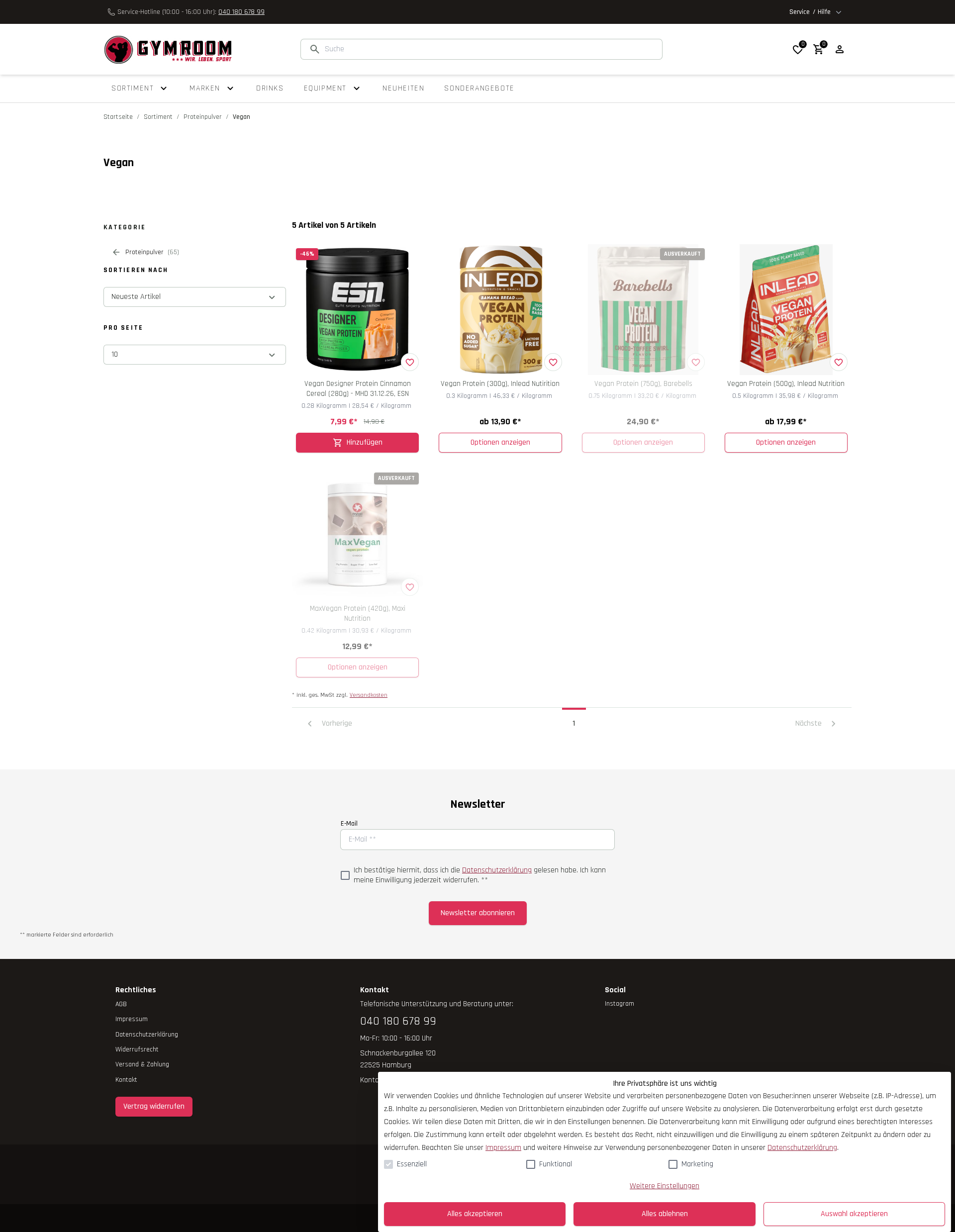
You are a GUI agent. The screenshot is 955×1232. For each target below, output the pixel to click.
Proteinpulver (203, 116)
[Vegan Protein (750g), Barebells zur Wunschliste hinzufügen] (696, 362)
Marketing (697, 1164)
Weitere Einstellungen (664, 1186)
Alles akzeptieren (474, 1214)
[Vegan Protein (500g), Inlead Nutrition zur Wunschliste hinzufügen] (839, 362)
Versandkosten (368, 695)
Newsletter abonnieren (478, 913)
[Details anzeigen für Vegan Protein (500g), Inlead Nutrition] (786, 309)
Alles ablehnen (665, 1214)
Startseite (118, 116)
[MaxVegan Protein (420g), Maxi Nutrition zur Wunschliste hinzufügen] (410, 587)
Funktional (555, 1164)
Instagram (619, 1003)
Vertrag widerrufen (154, 1106)
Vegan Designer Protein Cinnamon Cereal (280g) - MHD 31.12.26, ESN (357, 388)
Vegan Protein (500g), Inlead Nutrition (786, 383)
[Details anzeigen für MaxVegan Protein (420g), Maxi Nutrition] (357, 534)
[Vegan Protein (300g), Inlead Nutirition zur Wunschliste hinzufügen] (553, 362)
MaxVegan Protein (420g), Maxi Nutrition (357, 613)
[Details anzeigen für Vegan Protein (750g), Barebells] (643, 309)
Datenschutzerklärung (497, 870)
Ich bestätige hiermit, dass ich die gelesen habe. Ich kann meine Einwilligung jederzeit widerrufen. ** (480, 875)
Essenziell (412, 1164)
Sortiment (158, 116)
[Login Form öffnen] (840, 49)
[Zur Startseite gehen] (167, 49)
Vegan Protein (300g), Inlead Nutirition (500, 383)
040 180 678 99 (241, 11)
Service (810, 11)
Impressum (503, 1147)
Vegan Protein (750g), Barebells (643, 383)
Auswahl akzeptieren (854, 1214)
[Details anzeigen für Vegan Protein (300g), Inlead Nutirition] (500, 309)
